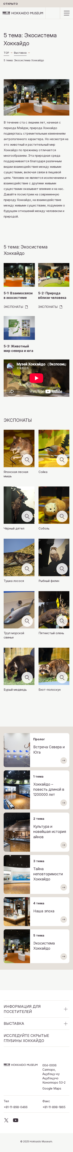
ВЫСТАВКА (14, 1023)
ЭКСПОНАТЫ (13, 307)
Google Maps (51, 1088)
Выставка (20, 52)
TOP (6, 52)
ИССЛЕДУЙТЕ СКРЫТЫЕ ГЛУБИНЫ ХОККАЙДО (26, 1038)
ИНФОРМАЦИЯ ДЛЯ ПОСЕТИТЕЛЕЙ (22, 1009)
